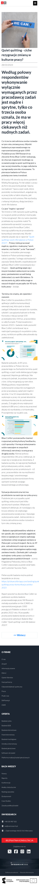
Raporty (4, 778)
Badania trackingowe (9, 739)
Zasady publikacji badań (10, 805)
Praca (4, 691)
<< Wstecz (19, 635)
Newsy (4, 773)
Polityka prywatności (11, 872)
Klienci (4, 673)
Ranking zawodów (8, 792)
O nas (4, 659)
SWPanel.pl (6, 700)
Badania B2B (6, 725)
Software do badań (8, 753)
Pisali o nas (5, 696)
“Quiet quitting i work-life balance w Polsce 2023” (18, 239)
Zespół (4, 664)
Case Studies (6, 801)
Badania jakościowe (8, 748)
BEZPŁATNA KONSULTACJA (19, 840)
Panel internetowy (8, 735)
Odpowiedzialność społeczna (12, 687)
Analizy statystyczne (9, 787)
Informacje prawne (8, 668)
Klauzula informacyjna (27, 872)
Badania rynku (7, 721)
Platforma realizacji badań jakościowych (16, 757)
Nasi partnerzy (7, 682)
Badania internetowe (9, 730)
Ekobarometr (6, 796)
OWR (4, 705)
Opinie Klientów (7, 677)
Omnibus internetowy (9, 744)
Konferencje (6, 783)
